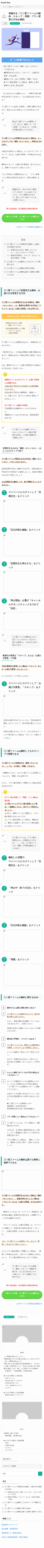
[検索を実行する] (40, 1474)
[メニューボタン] (41, 2)
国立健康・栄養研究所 (10, 1529)
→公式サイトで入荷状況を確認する (28, 227)
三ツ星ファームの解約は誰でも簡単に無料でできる (23, 1512)
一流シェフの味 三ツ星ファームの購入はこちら (22, 217)
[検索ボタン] (36, 2)
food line (5, 3)
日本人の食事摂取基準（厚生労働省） (15, 1537)
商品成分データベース (10, 1525)
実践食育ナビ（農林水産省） (12, 1533)
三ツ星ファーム (15, 23)
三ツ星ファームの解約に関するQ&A (21, 268)
